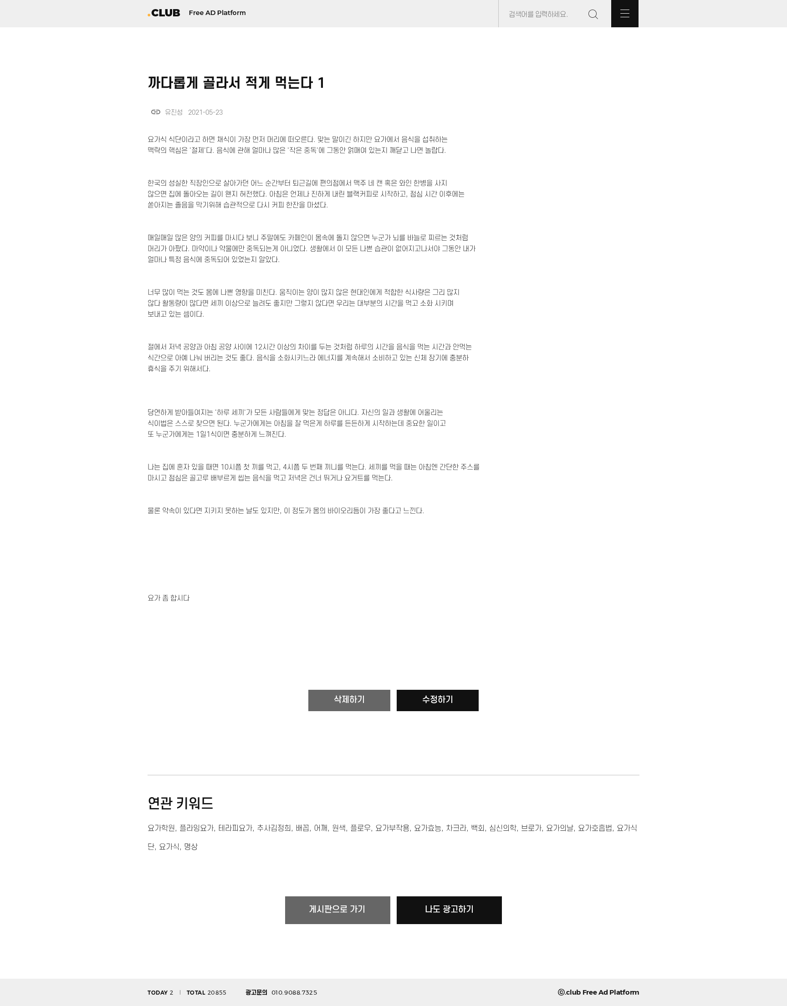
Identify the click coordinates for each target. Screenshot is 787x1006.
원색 (339, 828)
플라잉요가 (196, 828)
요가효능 (427, 828)
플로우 (360, 828)
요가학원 (161, 828)
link (155, 111)
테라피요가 (235, 828)
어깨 (320, 828)
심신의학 (502, 828)
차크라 (456, 828)
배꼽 (302, 828)
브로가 (531, 828)
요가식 (169, 847)
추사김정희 (274, 828)
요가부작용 (392, 828)
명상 (191, 847)
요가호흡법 (595, 828)
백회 (478, 828)
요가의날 (559, 828)
